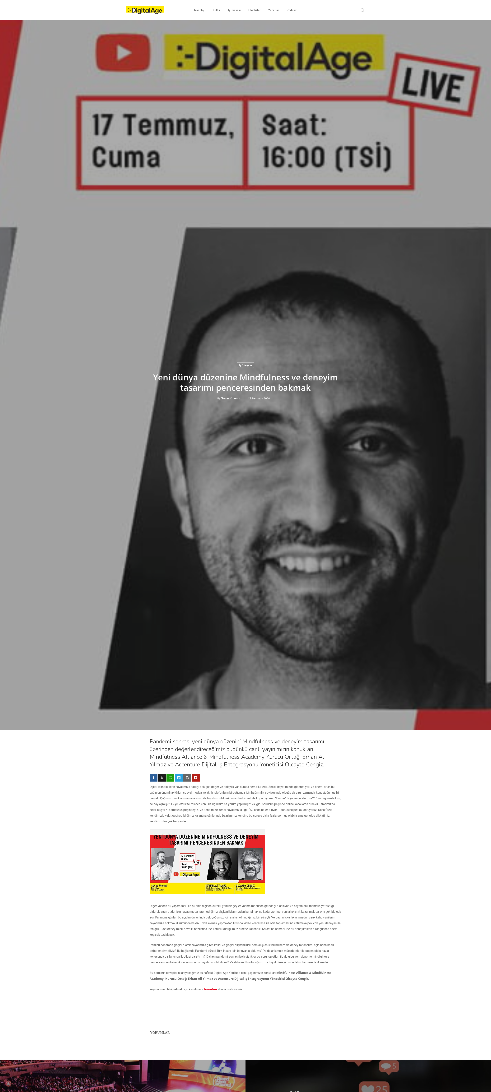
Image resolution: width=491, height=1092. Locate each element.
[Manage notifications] (8, 1083)
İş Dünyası (245, 365)
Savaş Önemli (230, 398)
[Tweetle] (162, 778)
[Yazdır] (187, 778)
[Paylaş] (153, 778)
